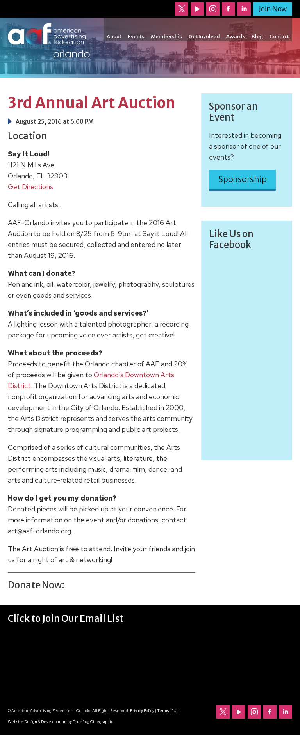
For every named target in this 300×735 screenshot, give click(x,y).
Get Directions (30, 186)
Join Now (273, 8)
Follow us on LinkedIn (244, 9)
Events (136, 36)
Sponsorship (242, 179)
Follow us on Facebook (228, 9)
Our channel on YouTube (197, 9)
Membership (166, 36)
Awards (235, 36)
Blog (257, 36)
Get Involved (204, 36)
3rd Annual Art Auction (91, 103)
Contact (279, 36)
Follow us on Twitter (181, 9)
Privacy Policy (142, 710)
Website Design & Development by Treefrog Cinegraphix (60, 721)
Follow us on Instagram (213, 9)
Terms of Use (169, 710)
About (114, 36)
